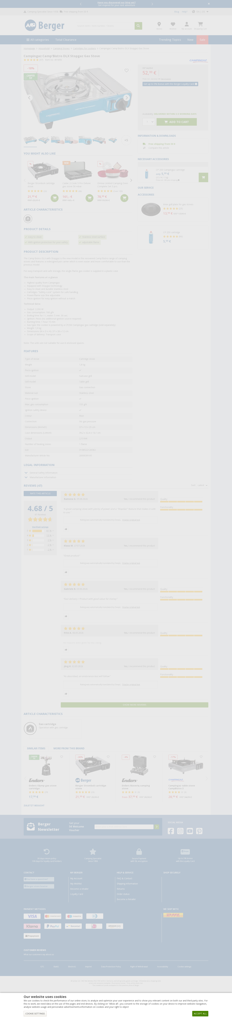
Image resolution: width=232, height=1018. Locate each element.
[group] (30, 140)
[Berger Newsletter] (156, 826)
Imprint (88, 967)
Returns (121, 889)
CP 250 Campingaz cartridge (170, 170)
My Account (76, 878)
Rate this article (40, 493)
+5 (126, 140)
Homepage (29, 48)
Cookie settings (184, 967)
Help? (184, 11)
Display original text (131, 520)
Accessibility (162, 967)
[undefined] (185, 209)
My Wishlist (76, 883)
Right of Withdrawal (139, 967)
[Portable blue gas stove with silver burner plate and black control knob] (78, 98)
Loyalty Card (76, 894)
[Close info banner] (209, 4)
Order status (123, 894)
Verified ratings (40, 527)
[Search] (138, 26)
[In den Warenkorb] (55, 198)
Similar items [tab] (36, 748)
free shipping (166, 79)
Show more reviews (134, 705)
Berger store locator (37, 886)
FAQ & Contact (124, 878)
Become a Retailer (126, 899)
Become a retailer (79, 889)
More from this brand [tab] (69, 748)
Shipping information (127, 883)
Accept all (200, 1013)
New (190, 39)
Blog (176, 11)
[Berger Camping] (48, 25)
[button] (80, 4)
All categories (39, 39)
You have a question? (37, 879)
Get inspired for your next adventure (117, 3)
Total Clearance (65, 39)
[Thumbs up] (66, 529)
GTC (42, 967)
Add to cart (179, 122)
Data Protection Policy (111, 967)
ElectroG (72, 967)
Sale (202, 39)
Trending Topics (170, 39)
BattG (56, 967)
